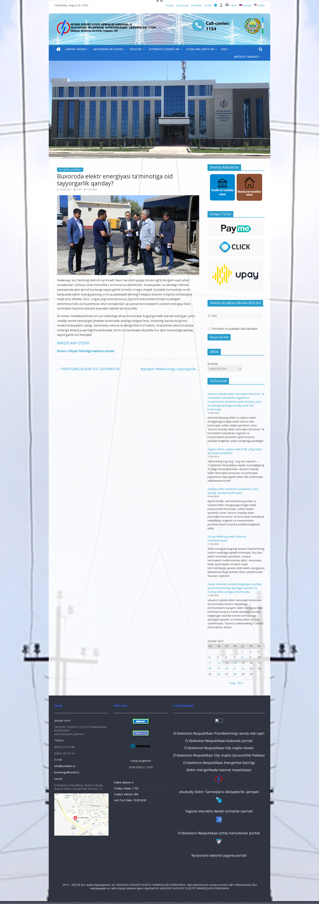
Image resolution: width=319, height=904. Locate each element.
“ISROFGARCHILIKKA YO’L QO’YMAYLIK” (88, 369)
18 (209, 668)
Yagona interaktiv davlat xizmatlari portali (219, 811)
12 (218, 663)
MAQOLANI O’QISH (73, 342)
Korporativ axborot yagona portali (218, 855)
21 (234, 668)
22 (243, 668)
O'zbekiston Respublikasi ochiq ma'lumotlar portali (219, 833)
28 (234, 674)
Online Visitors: (123, 782)
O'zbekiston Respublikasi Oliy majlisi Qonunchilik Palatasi (219, 755)
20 (226, 668)
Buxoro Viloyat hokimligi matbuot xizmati (85, 351)
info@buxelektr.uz (65, 766)
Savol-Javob (182, 5)
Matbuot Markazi (246, 56)
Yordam (169, 5)
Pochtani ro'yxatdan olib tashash (234, 329)
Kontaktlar (196, 5)
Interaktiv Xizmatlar (164, 49)
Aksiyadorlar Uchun (108, 49)
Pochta (208, 5)
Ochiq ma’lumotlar (200, 49)
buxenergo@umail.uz (66, 772)
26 (218, 674)
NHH (224, 49)
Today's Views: (123, 788)
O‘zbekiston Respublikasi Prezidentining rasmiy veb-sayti (218, 733)
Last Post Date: (123, 800)
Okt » (240, 683)
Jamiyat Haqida (75, 49)
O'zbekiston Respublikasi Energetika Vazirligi (219, 762)
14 (234, 663)
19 (218, 668)
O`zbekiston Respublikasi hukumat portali (219, 740)
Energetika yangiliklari (70, 169)
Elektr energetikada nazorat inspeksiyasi (218, 770)
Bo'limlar (212, 364)
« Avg (232, 683)
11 (209, 663)
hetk (79, 189)
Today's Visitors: (124, 794)
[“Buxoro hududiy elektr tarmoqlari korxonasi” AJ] (58, 49)
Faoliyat (136, 49)
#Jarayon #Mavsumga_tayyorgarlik (170, 369)
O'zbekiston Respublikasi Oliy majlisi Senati (218, 748)
